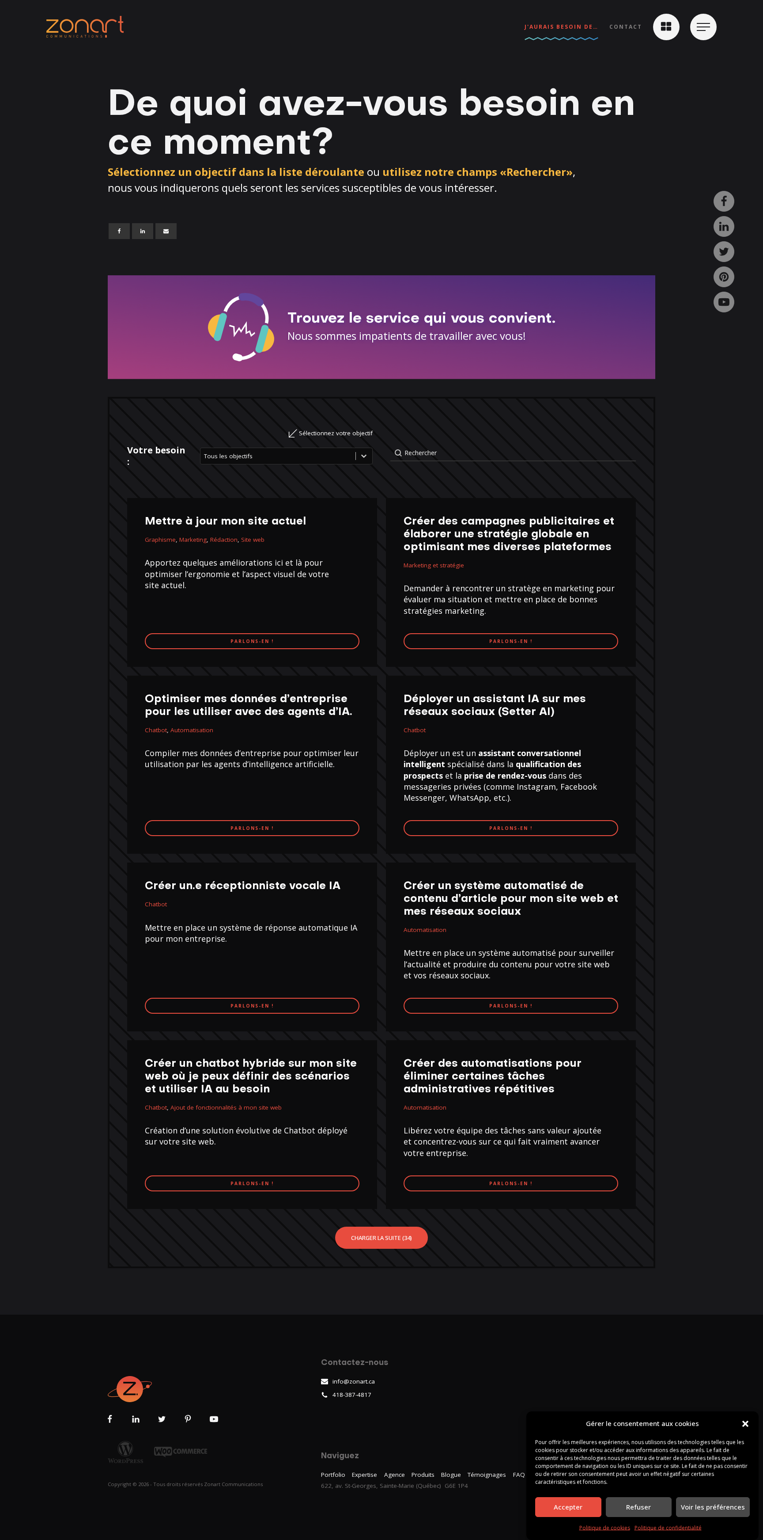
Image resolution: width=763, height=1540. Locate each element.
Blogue (451, 1475)
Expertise (364, 1475)
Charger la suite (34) (381, 1238)
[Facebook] (119, 231)
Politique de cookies (604, 1528)
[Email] (166, 231)
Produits (423, 1475)
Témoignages (487, 1475)
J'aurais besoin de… (561, 26)
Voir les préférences (713, 1506)
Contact (625, 26)
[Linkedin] (142, 231)
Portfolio (333, 1475)
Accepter (568, 1506)
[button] (745, 1423)
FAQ (519, 1475)
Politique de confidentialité (668, 1528)
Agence (394, 1475)
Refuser (638, 1506)
